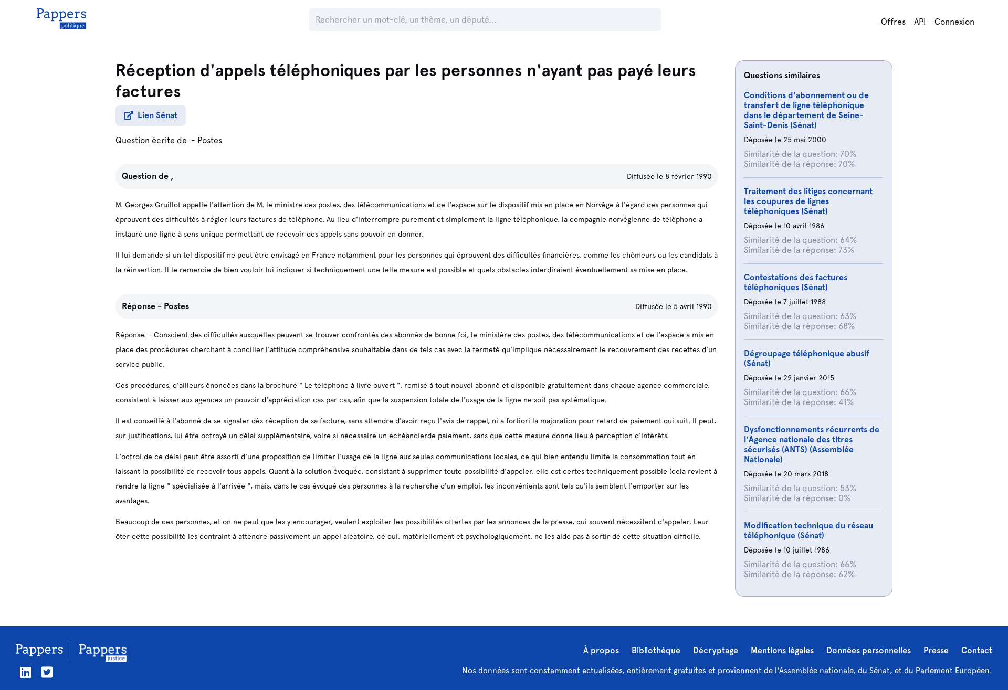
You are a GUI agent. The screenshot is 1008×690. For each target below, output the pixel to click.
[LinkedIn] (25, 672)
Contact (976, 650)
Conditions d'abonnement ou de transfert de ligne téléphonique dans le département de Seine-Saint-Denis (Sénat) (806, 110)
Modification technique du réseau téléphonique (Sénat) (808, 530)
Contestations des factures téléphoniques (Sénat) (795, 282)
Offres (893, 22)
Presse (936, 650)
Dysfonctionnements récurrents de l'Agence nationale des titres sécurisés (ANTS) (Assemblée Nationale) (811, 444)
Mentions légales (782, 650)
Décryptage (715, 650)
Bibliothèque (656, 650)
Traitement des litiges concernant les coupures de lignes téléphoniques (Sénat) (808, 201)
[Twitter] (47, 672)
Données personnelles (868, 650)
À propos (601, 650)
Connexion (954, 22)
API (920, 22)
